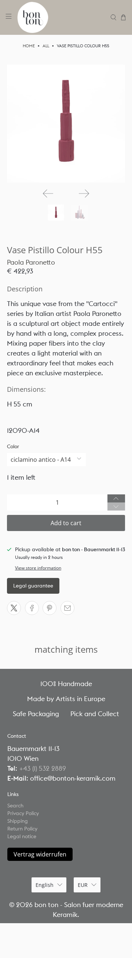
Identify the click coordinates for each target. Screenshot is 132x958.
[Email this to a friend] (67, 608)
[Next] (83, 193)
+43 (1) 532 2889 (42, 768)
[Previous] (48, 193)
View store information (38, 568)
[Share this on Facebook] (32, 608)
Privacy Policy (23, 813)
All (46, 46)
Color (13, 446)
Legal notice (21, 836)
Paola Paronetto (31, 262)
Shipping (17, 821)
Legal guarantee (33, 585)
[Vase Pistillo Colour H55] (66, 124)
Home (29, 46)
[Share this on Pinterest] (49, 608)
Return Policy (22, 828)
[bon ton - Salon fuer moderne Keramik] (61, 17)
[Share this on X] (14, 608)
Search (15, 805)
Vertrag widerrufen (40, 854)
